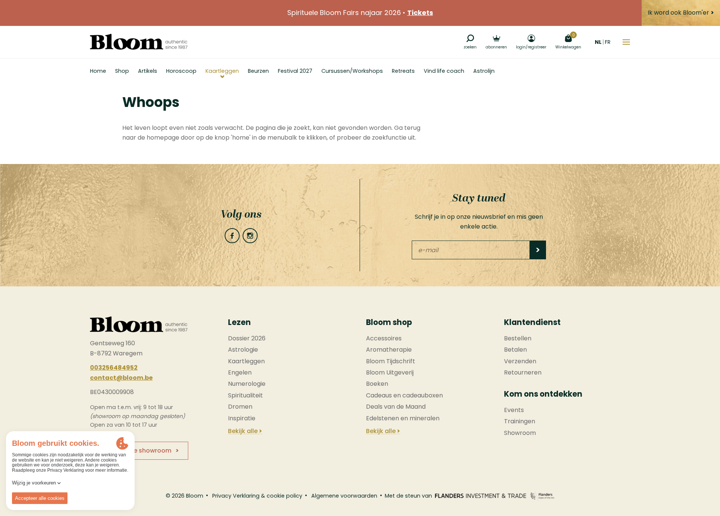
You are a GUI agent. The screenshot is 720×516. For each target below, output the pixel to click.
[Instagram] (250, 235)
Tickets (420, 12)
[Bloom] (139, 42)
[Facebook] (232, 235)
